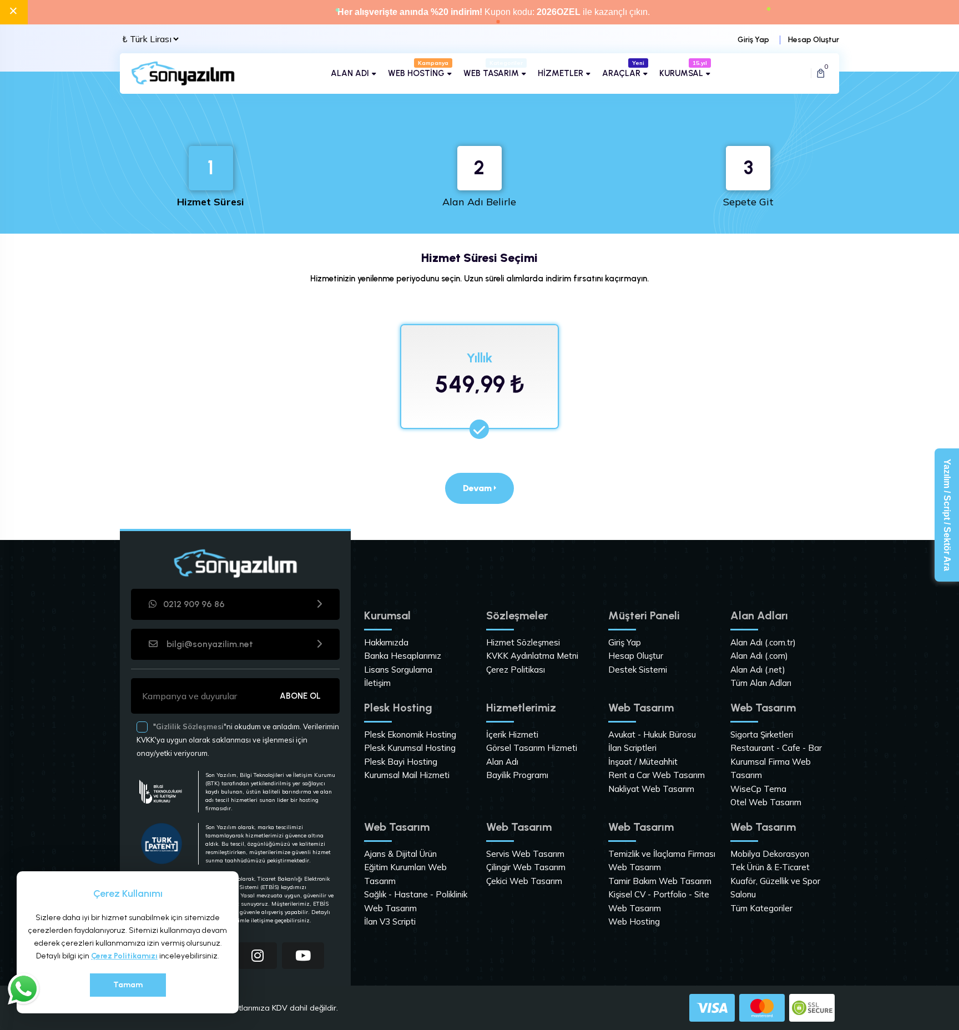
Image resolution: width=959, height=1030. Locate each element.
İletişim (377, 683)
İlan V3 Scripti (390, 921)
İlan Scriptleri (632, 748)
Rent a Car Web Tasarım (656, 775)
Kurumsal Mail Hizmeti (407, 775)
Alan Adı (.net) (757, 669)
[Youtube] (303, 955)
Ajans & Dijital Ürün (400, 854)
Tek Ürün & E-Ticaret (770, 867)
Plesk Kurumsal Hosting (410, 748)
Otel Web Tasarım (765, 802)
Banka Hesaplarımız (402, 655)
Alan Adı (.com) (759, 655)
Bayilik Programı (517, 775)
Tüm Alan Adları (760, 683)
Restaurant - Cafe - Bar (776, 748)
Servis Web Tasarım (525, 854)
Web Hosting (634, 921)
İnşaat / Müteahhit (643, 761)
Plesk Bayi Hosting (400, 761)
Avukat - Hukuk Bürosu (652, 734)
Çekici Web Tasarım (524, 881)
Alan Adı (502, 761)
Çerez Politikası (515, 669)
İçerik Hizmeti (512, 734)
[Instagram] (257, 955)
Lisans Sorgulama (398, 669)
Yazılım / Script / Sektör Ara (947, 515)
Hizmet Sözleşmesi (523, 642)
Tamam (128, 984)
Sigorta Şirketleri (761, 734)
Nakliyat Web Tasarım (651, 789)
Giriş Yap (753, 39)
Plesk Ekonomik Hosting (410, 734)
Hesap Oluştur (813, 39)
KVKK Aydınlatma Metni (532, 655)
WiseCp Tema (758, 789)
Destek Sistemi (637, 669)
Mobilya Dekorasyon (769, 854)
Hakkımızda (386, 642)
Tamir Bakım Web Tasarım (659, 881)
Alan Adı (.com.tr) (763, 642)
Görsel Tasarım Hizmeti (531, 748)
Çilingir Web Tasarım (526, 867)
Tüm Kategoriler (761, 908)
